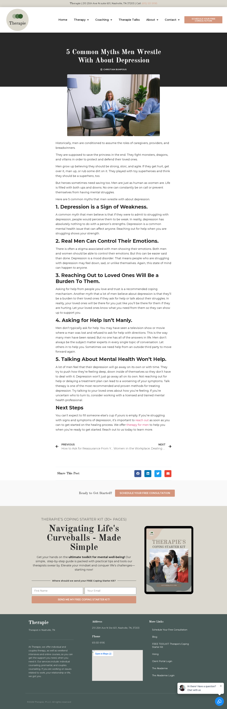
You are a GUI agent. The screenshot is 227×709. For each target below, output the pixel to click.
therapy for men (137, 425)
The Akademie (160, 668)
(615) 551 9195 (149, 3)
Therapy (80, 19)
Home (62, 19)
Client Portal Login (162, 661)
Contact (170, 19)
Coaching (102, 19)
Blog (154, 636)
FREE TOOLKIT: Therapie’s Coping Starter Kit (170, 645)
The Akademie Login (163, 675)
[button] (137, 473)
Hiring (155, 654)
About (150, 19)
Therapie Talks (129, 19)
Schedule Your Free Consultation (169, 629)
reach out (142, 420)
